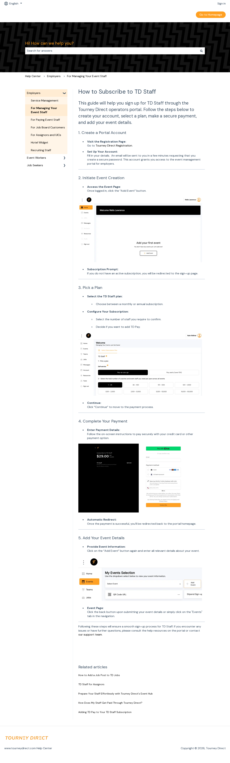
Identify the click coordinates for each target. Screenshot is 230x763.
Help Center (33, 76)
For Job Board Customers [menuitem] (48, 127)
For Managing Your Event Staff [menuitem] (44, 110)
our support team (90, 634)
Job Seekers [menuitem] (35, 165)
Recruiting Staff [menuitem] (41, 150)
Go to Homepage (210, 14)
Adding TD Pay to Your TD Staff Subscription (105, 712)
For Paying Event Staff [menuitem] (45, 120)
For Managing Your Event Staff (87, 76)
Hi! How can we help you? (49, 43)
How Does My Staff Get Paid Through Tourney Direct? (110, 702)
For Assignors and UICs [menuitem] (46, 135)
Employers (54, 76)
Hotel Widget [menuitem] (39, 142)
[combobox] (111, 50)
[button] (64, 93)
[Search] (201, 50)
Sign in (221, 3)
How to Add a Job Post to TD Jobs (99, 675)
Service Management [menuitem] (44, 100)
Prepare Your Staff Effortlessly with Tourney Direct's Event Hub (115, 693)
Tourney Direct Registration (114, 145)
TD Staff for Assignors (91, 684)
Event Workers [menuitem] (36, 158)
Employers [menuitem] (33, 93)
